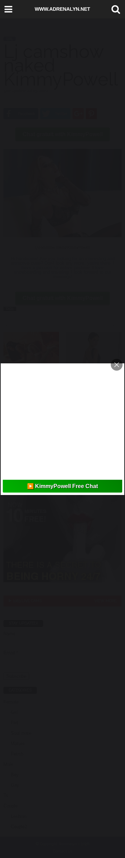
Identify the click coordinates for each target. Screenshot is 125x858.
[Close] (117, 365)
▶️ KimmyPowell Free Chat (62, 486)
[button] (114, 9)
